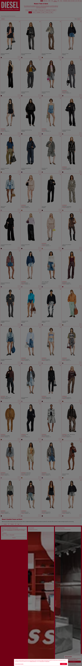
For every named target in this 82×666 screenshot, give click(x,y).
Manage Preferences (33, 661)
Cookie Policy (47, 661)
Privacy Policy (42, 661)
